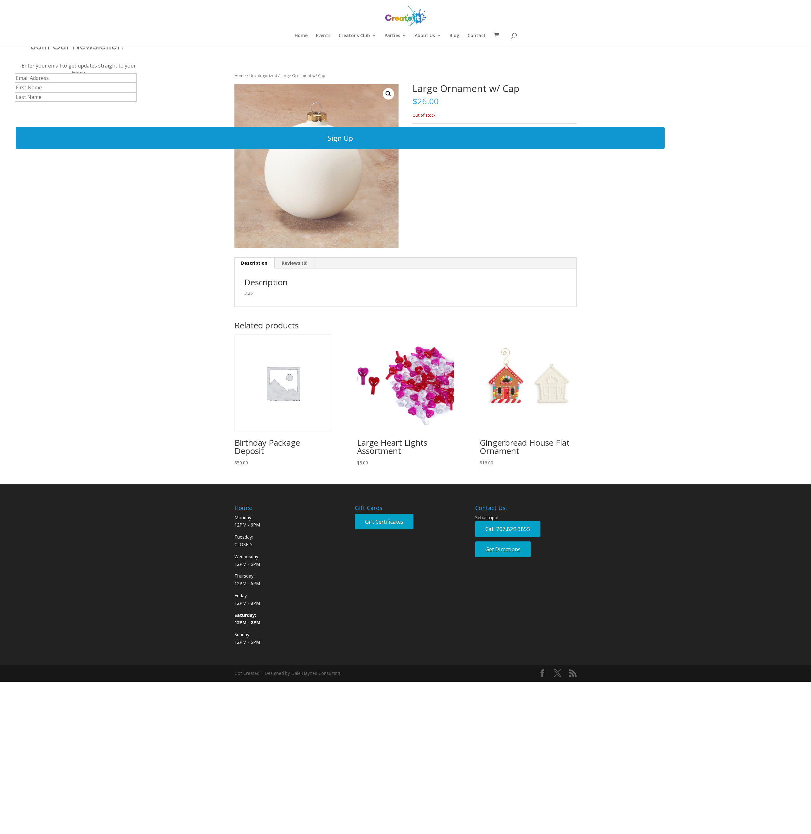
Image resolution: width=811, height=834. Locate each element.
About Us (425, 35)
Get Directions (502, 549)
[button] (388, 94)
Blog (454, 35)
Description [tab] (254, 263)
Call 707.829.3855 (507, 529)
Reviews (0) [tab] (295, 263)
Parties (392, 35)
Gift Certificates (384, 521)
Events (323, 35)
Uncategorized (263, 75)
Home (301, 35)
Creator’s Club (354, 35)
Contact (477, 35)
